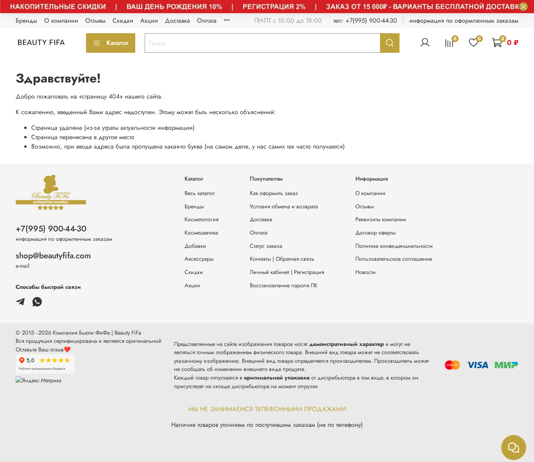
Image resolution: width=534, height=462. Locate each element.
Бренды (26, 20)
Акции (149, 20)
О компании (61, 20)
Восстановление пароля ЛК (283, 285)
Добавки (195, 246)
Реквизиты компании (380, 219)
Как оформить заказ (274, 193)
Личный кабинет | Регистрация (287, 272)
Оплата (207, 20)
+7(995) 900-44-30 (51, 229)
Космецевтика (201, 232)
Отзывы (95, 20)
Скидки (123, 20)
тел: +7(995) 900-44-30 (365, 20)
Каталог (117, 42)
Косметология (202, 219)
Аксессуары (199, 259)
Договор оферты (375, 232)
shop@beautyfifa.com (53, 255)
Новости (365, 272)
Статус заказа (266, 246)
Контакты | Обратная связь (282, 259)
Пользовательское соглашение (393, 259)
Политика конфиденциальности (394, 246)
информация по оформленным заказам (463, 20)
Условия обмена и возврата (284, 206)
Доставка (177, 20)
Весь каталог (200, 193)
